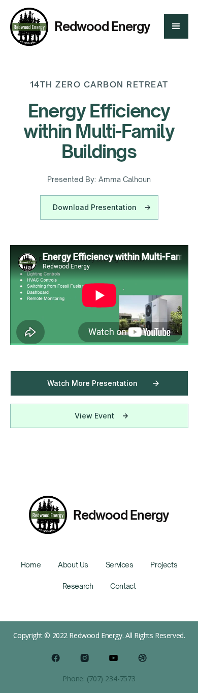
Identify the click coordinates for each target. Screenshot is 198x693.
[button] (176, 26)
